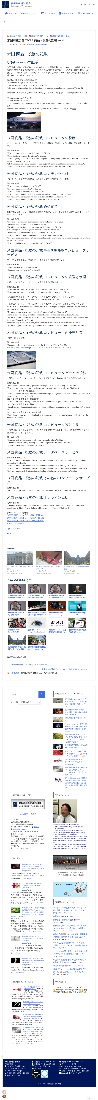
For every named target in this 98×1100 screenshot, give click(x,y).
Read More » (27, 878)
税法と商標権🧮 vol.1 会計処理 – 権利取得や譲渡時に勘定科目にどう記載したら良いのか (70, 936)
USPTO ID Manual (14, 523)
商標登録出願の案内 (21, 3)
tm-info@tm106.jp (13, 1075)
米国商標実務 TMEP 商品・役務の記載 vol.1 (25, 515)
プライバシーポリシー (69, 1064)
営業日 (36, 827)
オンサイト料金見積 (20, 848)
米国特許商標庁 (42, 45)
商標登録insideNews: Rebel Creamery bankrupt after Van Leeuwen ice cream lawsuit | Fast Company (33, 960)
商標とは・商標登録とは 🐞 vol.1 (66, 920)
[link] (4, 22)
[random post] (17, 989)
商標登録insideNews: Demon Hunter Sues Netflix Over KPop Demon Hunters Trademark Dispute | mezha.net (33, 866)
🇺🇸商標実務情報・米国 (59, 36)
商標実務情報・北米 (18, 36)
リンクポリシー (77, 1062)
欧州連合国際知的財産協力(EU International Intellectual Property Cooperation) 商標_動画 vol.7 (33, 1016)
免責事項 (64, 1062)
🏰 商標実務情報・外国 (38, 36)
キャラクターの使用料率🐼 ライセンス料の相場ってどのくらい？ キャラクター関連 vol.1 (69, 910)
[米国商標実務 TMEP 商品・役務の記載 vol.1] (49, 558)
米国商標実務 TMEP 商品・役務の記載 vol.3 (25, 521)
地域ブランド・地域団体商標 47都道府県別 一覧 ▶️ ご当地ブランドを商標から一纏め (76, 753)
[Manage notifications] (4, 1092)
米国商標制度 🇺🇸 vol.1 (62, 966)
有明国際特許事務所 (28, 814)
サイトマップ (75, 1073)
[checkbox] (4, 1096)
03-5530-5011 (11, 1073)
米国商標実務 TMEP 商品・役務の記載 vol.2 (25, 518)
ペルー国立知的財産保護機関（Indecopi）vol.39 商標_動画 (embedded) (31, 886)
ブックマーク (16, 529)
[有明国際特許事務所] (28, 804)
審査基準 (30, 45)
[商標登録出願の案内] (5, 5)
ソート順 (14, 702)
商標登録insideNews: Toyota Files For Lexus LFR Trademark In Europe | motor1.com (33, 1004)
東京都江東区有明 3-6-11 (15, 1066)
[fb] (81, 4)
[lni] (85, 4)
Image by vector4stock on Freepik (74, 1068)
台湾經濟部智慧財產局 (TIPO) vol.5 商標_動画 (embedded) (73, 762)
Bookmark (64, 1073)
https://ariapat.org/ (19, 829)
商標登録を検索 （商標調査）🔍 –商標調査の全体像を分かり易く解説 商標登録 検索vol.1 (69, 928)
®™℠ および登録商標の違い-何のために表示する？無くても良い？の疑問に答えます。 (70, 945)
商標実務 (56, 916)
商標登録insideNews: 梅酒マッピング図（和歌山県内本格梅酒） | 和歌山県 (76, 712)
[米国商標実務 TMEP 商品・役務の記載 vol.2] (77, 558)
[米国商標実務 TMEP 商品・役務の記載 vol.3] (20, 558)
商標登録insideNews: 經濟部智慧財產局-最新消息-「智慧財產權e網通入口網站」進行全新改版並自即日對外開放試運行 (76, 783)
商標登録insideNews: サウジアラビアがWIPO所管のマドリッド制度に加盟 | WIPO (33, 939)
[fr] (89, 4)
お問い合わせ (18, 834)
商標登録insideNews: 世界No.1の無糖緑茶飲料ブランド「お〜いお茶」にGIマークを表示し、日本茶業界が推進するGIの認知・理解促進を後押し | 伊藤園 (27, 912)
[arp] (94, 4)
